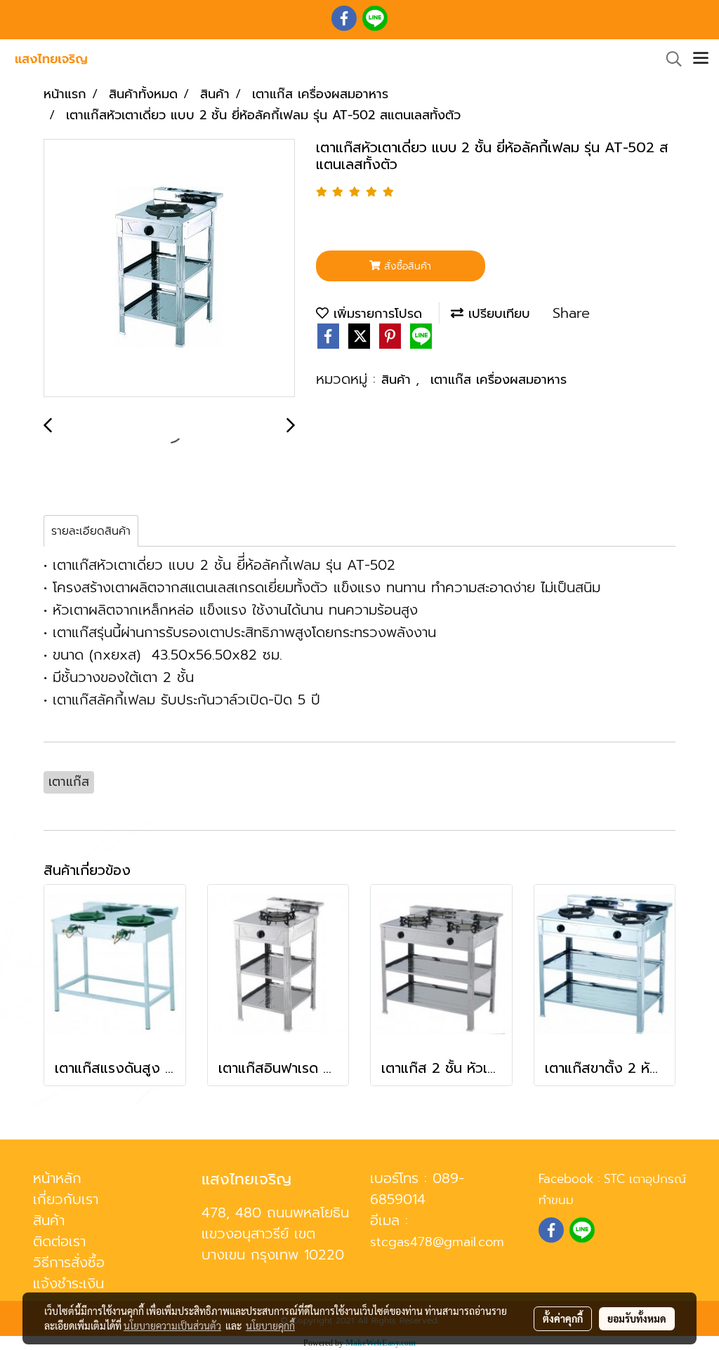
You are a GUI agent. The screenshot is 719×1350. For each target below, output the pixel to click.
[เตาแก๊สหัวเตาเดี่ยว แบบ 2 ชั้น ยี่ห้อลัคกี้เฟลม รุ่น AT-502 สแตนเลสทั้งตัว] (169, 269)
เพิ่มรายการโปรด (375, 313)
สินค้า (398, 379)
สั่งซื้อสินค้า (406, 266)
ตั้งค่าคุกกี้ (563, 1318)
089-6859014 (417, 1189)
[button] (669, 59)
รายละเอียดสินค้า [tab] (91, 531)
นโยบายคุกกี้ (270, 1325)
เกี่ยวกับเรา (65, 1199)
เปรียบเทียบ (496, 313)
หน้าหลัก (57, 1178)
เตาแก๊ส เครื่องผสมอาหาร (498, 379)
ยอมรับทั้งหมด (636, 1318)
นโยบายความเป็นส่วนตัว (172, 1325)
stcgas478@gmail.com (437, 1242)
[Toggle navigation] (700, 59)
